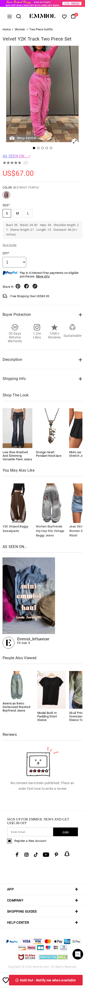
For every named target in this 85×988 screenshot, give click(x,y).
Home (7, 29)
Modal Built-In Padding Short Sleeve (47, 716)
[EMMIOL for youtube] (46, 854)
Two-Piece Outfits (41, 29)
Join (65, 832)
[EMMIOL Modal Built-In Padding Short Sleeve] (51, 689)
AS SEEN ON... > (16, 156)
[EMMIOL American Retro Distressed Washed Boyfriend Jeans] (17, 685)
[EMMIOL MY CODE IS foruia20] (29, 603)
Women (20, 29)
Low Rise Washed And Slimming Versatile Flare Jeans (17, 455)
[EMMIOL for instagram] (26, 854)
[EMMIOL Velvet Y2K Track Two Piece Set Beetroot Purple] (6, 197)
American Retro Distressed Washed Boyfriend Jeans (16, 707)
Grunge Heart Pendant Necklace (49, 453)
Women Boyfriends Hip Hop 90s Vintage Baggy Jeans (50, 531)
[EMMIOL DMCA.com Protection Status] (53, 960)
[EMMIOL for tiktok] (36, 854)
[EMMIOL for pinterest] (56, 854)
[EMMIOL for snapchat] (67, 853)
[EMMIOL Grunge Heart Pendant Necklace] (51, 428)
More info (43, 276)
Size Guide (10, 245)
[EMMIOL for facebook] (17, 854)
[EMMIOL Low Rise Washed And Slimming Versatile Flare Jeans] (17, 428)
